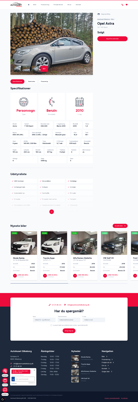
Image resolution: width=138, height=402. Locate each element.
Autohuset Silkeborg (103, 19)
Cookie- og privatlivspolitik (112, 398)
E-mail (84, 316)
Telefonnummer (62, 316)
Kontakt (78, 4)
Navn (34, 316)
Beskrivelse (31, 81)
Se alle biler (119, 226)
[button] (85, 70)
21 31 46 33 (56, 305)
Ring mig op (69, 331)
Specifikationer (17, 81)
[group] (51, 44)
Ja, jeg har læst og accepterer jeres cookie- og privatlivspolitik (70, 325)
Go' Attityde (124, 398)
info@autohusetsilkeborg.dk (78, 305)
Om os (69, 4)
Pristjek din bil (58, 4)
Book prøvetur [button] (20, 382)
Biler (34, 4)
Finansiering (45, 4)
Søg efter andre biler (112, 39)
